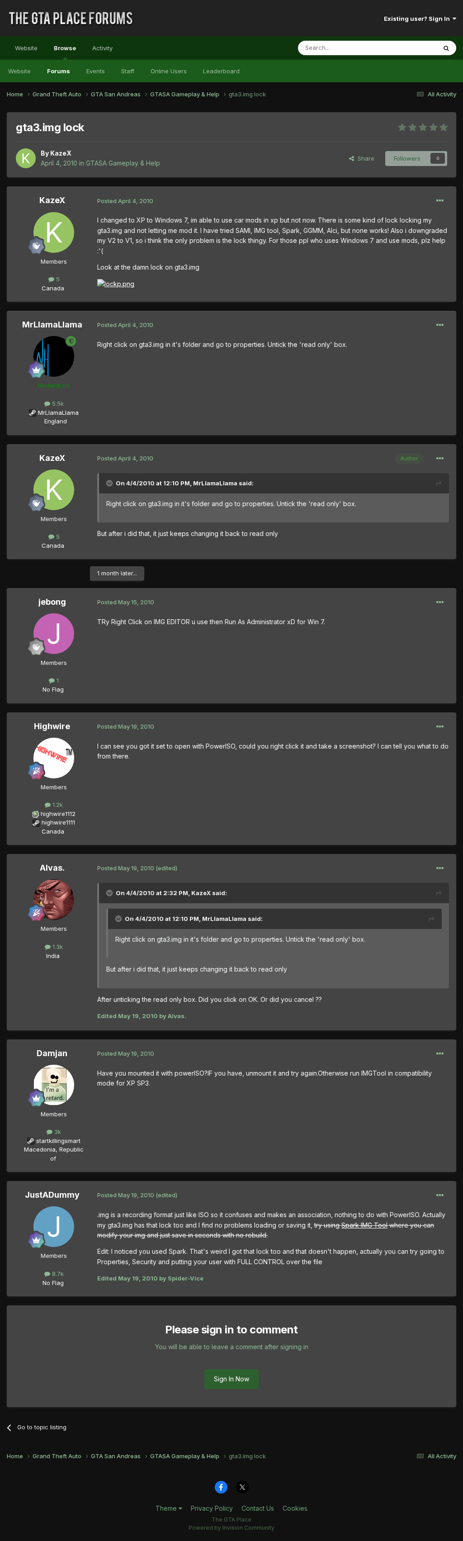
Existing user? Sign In (418, 18)
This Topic (410, 47)
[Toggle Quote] (110, 483)
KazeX (60, 153)
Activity (102, 48)
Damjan (52, 1053)
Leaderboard (221, 71)
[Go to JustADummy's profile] (53, 1226)
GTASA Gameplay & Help (123, 163)
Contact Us (257, 1508)
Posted (125, 200)
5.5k (57, 403)
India (53, 955)
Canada (53, 288)
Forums (58, 71)
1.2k (57, 804)
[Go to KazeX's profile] (26, 158)
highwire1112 (58, 813)
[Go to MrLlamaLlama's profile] (53, 356)
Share (364, 158)
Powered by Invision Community (231, 1527)
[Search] (446, 48)
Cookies (295, 1508)
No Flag (53, 689)
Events (95, 71)
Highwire (52, 726)
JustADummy (52, 1195)
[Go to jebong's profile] (53, 633)
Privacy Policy (212, 1508)
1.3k (57, 946)
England (53, 421)
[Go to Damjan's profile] (53, 1085)
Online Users (169, 71)
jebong (52, 602)
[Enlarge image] (115, 283)
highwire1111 (58, 822)
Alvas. (52, 867)
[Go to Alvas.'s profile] (53, 899)
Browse (65, 48)
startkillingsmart (58, 1140)
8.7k (57, 1273)
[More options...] (440, 200)
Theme (167, 1508)
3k (56, 1131)
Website (26, 48)
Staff (127, 71)
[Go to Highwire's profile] (53, 758)
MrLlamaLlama (52, 324)
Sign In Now (231, 1379)
